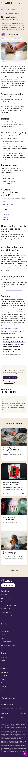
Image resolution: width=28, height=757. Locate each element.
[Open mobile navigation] (24, 2)
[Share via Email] (14, 392)
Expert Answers (5, 631)
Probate (3, 602)
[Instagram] (6, 698)
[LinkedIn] (14, 698)
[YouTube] (10, 698)
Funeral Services (6, 612)
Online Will (4, 595)
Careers (3, 690)
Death (13, 9)
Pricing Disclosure (6, 718)
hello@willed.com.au (7, 676)
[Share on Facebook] (6, 392)
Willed (3, 9)
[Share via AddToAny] (2, 392)
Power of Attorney (6, 598)
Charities (4, 657)
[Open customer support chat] (25, 754)
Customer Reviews (6, 641)
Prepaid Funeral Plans (7, 616)
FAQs (2, 628)
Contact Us (4, 683)
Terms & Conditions (7, 704)
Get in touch (9, 381)
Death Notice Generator (8, 645)
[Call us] (19, 3)
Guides (8, 9)
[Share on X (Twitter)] (8, 392)
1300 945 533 (5, 672)
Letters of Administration (8, 605)
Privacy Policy (5, 713)
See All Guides (14, 570)
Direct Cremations (6, 609)
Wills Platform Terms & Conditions (11, 708)
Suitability (24, 713)
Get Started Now (8, 585)
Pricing (3, 638)
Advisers (3, 660)
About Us (3, 679)
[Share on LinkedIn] (11, 392)
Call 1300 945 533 (10, 377)
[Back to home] (6, 580)
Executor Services (17, 361)
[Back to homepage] (6, 3)
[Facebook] (2, 698)
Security (3, 686)
